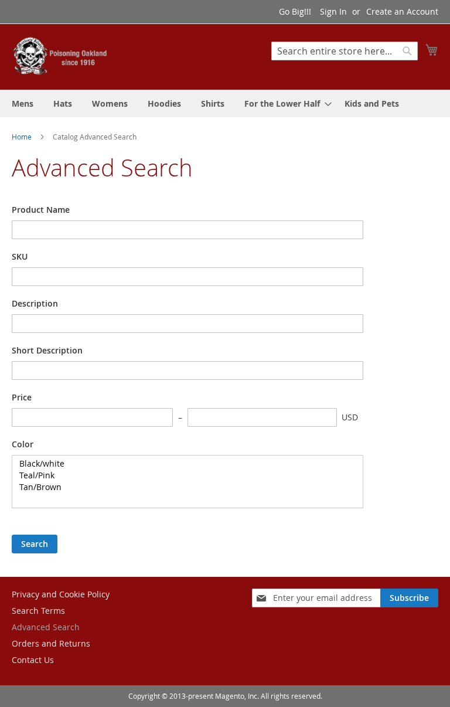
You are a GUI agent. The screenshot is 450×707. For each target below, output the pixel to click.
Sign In (333, 11)
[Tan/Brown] (183, 487)
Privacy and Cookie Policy (61, 594)
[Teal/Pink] (183, 475)
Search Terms (38, 610)
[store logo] (61, 56)
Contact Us (33, 659)
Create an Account (402, 11)
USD (350, 417)
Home (22, 136)
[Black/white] (183, 464)
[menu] (225, 103)
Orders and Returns (51, 643)
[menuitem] (22, 103)
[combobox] (344, 51)
